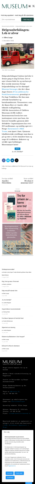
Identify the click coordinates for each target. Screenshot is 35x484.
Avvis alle (9, 473)
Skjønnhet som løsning (8, 327)
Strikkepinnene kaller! (8, 269)
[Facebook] (4, 160)
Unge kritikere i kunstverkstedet (11, 309)
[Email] (16, 160)
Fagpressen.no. (12, 466)
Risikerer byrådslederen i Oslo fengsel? (13, 336)
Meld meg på (27, 19)
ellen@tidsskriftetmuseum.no (20, 413)
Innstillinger (28, 482)
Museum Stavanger (10, 89)
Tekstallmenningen (18, 401)
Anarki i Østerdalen (6, 182)
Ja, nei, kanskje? (17, 151)
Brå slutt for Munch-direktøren (11, 346)
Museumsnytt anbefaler (8, 26)
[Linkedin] (12, 160)
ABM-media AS (14, 391)
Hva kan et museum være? (27, 182)
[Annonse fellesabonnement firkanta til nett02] (17, 207)
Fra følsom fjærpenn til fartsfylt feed (12, 318)
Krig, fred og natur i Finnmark (10, 281)
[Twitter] (8, 160)
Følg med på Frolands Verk (9, 290)
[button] (29, 6)
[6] (17, 239)
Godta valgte (19, 473)
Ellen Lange (8, 37)
